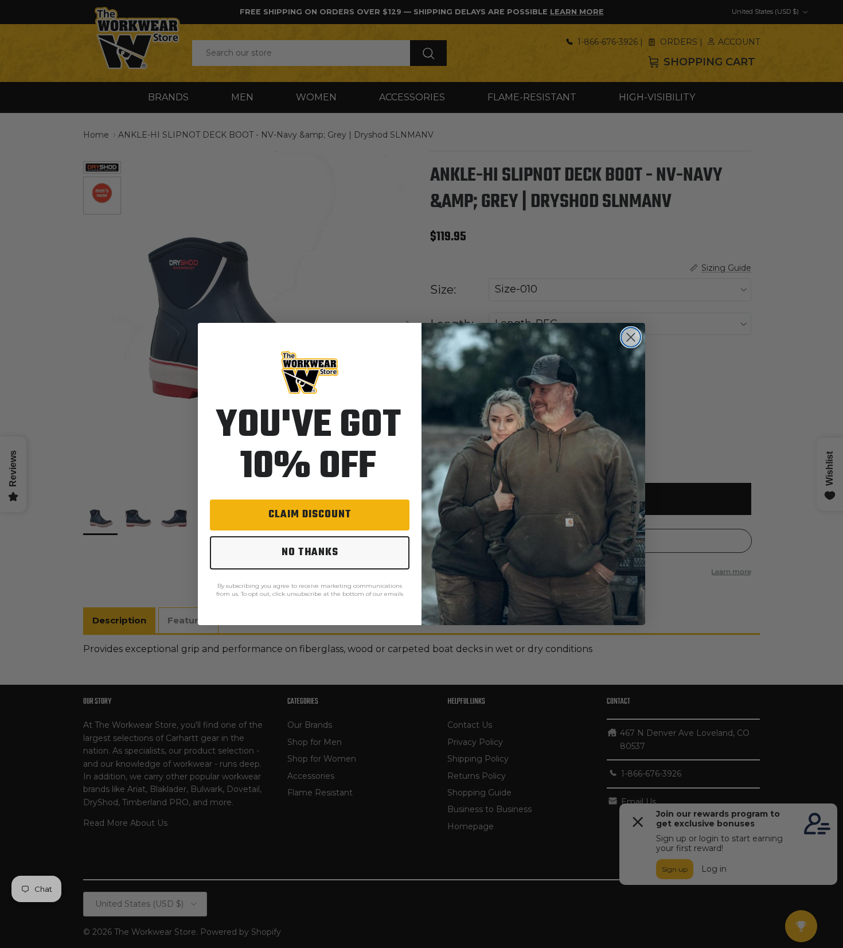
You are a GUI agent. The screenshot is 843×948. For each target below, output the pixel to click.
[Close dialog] (631, 337)
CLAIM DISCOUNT (310, 514)
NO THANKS (310, 552)
